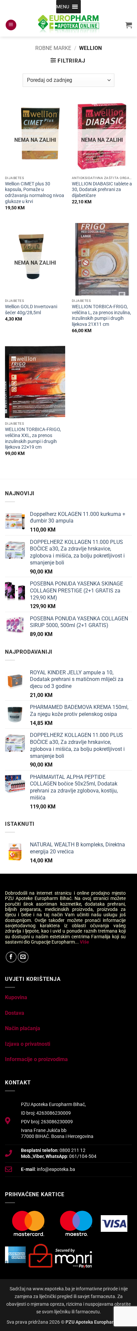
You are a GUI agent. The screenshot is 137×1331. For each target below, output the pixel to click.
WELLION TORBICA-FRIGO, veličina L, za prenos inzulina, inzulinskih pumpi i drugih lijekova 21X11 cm (102, 315)
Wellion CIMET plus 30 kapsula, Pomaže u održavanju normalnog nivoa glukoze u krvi (34, 192)
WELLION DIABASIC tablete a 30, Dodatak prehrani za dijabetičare (102, 189)
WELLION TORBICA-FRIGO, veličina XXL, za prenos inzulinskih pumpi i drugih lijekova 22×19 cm (33, 438)
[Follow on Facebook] (11, 957)
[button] (62, 6)
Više (84, 942)
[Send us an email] (23, 957)
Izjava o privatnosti (27, 1044)
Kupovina (16, 997)
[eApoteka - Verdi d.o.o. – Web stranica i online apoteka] (68, 25)
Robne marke (53, 48)
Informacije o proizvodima (36, 1059)
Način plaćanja (22, 1028)
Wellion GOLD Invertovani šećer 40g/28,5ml (31, 309)
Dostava (14, 1013)
